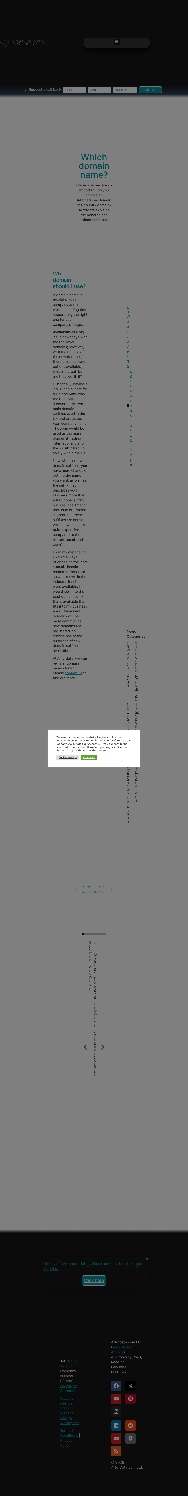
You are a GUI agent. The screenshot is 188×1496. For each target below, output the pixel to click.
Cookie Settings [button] (68, 757)
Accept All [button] (89, 757)
